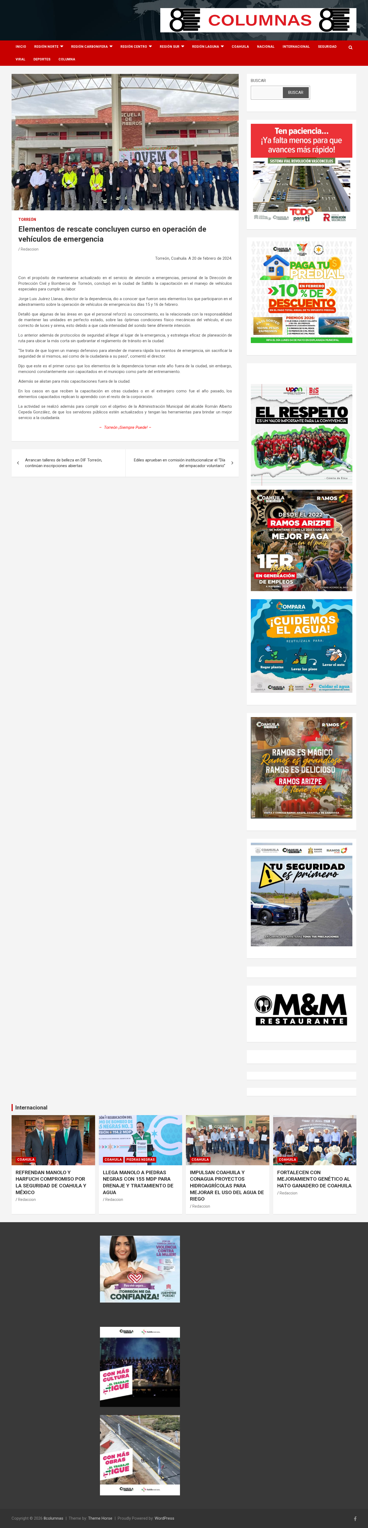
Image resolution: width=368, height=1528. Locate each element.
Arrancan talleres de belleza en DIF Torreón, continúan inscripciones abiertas (63, 463)
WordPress (164, 1518)
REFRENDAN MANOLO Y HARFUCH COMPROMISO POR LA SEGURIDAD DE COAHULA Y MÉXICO (51, 1182)
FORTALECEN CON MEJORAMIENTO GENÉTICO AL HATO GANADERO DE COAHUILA (314, 1179)
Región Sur (169, 47)
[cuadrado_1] (301, 126)
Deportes (41, 59)
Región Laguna (205, 47)
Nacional (266, 47)
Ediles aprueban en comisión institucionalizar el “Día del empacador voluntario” (179, 463)
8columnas (53, 1518)
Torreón (27, 219)
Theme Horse (100, 1518)
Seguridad (327, 47)
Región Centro (133, 47)
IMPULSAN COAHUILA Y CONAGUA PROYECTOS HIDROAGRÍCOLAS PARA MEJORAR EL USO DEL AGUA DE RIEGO (227, 1185)
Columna (66, 59)
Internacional (296, 47)
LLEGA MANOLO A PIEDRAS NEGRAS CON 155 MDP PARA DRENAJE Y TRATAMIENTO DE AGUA (138, 1182)
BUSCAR (258, 80)
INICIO (21, 47)
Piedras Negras (140, 1160)
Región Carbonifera (89, 47)
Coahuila (240, 47)
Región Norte (46, 47)
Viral (20, 59)
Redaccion (30, 249)
